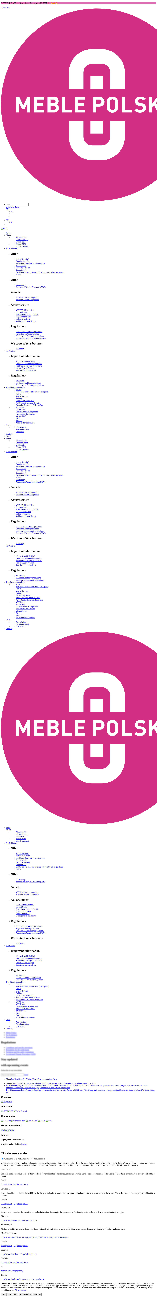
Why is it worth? (22, 259)
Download (20, 432)
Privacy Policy (20, 1290)
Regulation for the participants (27, 334)
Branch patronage (22, 246)
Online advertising (23, 319)
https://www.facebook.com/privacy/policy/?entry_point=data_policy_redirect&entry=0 (34, 1237)
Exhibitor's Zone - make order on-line (30, 263)
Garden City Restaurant (25, 401)
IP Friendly (20, 349)
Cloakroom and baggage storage (28, 383)
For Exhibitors (11, 248)
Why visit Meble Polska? (25, 361)
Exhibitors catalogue (31, 1088)
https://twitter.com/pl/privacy (12, 1271)
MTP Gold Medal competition (27, 297)
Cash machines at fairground (27, 412)
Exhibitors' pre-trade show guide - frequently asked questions (39, 272)
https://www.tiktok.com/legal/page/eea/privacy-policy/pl (22, 1279)
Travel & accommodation (16, 387)
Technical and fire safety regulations (30, 336)
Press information (22, 429)
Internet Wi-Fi (21, 416)
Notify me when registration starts (29, 366)
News (8, 233)
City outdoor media (23, 317)
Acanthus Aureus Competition (27, 300)
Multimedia (20, 242)
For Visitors (10, 351)
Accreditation (21, 427)
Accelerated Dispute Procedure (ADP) (31, 287)
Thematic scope (22, 240)
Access (18, 390)
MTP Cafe (20, 407)
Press (8, 425)
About (8, 235)
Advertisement (114, 1085)
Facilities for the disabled (25, 414)
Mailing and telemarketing (26, 321)
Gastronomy (20, 285)
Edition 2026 (21, 244)
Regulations (125, 1085)
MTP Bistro (20, 409)
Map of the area (22, 396)
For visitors (20, 381)
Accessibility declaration (25, 423)
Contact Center (21, 312)
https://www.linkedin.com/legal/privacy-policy (19, 1220)
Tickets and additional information (29, 364)
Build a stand (21, 266)
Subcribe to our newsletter (26, 370)
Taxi (17, 418)
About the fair (21, 237)
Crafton (24, 1144)
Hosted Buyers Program (25, 368)
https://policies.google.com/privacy (14, 1184)
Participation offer (23, 261)
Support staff (21, 270)
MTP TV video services (25, 310)
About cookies (39, 1159)
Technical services (23, 268)
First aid (19, 421)
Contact (9, 434)
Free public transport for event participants (32, 392)
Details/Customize (23, 1159)
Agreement (8, 1159)
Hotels (18, 274)
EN (7, 209)
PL (12, 211)
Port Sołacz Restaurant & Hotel (28, 403)
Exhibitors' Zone (12, 207)
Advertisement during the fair (27, 314)
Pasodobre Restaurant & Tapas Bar (29, 405)
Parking (19, 398)
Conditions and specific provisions (29, 332)
